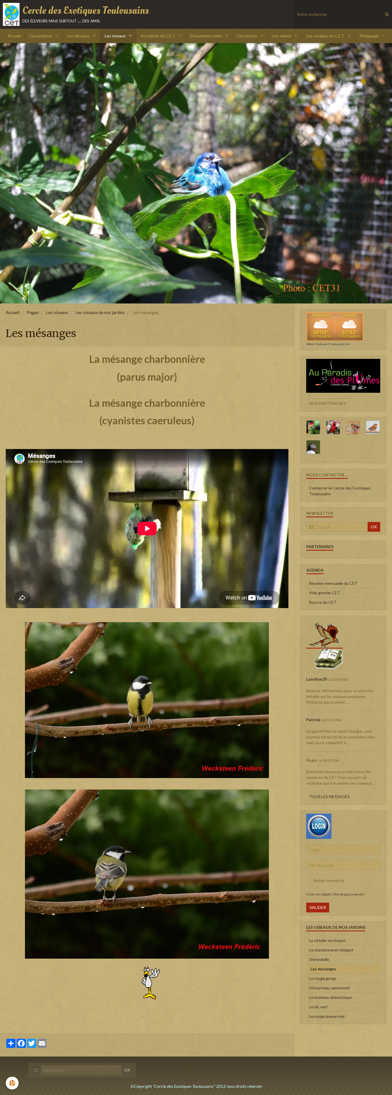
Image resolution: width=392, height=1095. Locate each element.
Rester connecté (328, 880)
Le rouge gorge (322, 978)
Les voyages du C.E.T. (326, 35)
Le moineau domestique (330, 997)
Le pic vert (318, 1006)
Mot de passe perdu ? (349, 894)
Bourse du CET (322, 602)
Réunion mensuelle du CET (333, 583)
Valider (317, 907)
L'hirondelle (319, 959)
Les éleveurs (79, 35)
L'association (41, 35)
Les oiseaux (116, 35)
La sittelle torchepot (327, 940)
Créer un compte (318, 894)
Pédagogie (370, 35)
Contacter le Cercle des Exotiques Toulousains (340, 490)
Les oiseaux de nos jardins (100, 312)
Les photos (247, 35)
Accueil (14, 35)
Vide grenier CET (324, 592)
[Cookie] (12, 1083)
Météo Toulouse (316, 344)
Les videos (282, 35)
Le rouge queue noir (327, 1016)
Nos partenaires (327, 403)
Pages (33, 312)
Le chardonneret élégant (331, 949)
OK (374, 526)
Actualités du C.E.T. (158, 35)
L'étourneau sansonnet (329, 987)
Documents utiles (207, 35)
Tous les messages (329, 796)
